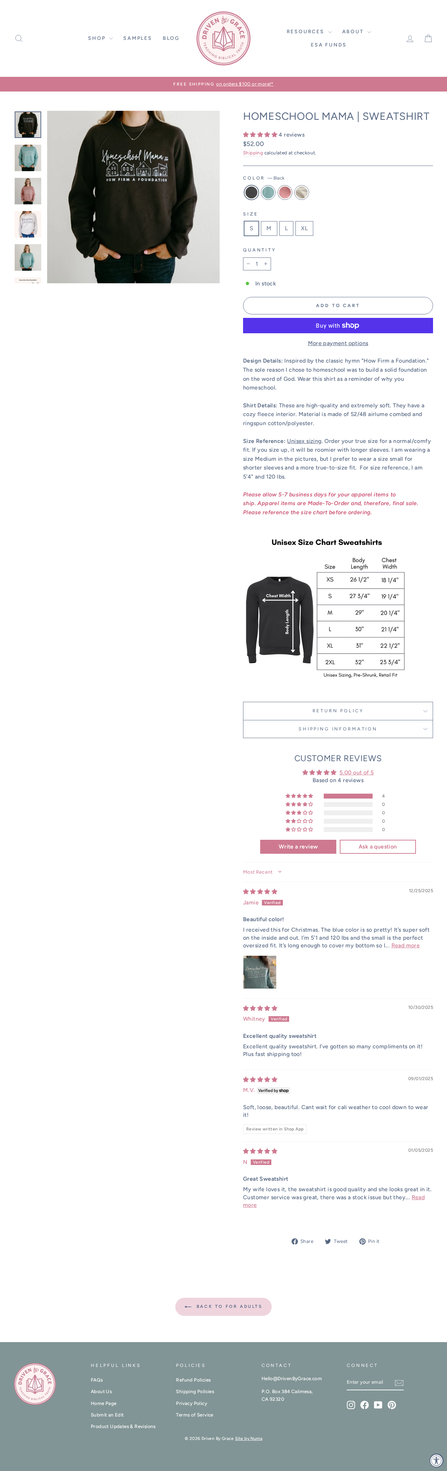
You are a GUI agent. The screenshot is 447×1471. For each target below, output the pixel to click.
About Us (101, 1391)
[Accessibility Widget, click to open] (437, 1461)
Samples (137, 38)
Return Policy (338, 710)
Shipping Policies (195, 1391)
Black (251, 192)
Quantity (259, 250)
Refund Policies (193, 1380)
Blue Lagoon (268, 192)
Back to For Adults (228, 1306)
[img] (260, 891)
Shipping (253, 152)
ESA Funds (329, 45)
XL (304, 228)
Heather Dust (302, 192)
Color (263, 178)
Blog (171, 38)
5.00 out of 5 (356, 772)
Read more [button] (405, 945)
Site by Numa (248, 1438)
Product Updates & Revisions (123, 1426)
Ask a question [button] (378, 846)
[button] (261, 134)
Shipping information (338, 728)
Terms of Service (194, 1415)
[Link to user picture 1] (260, 972)
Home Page (104, 1403)
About (354, 32)
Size (250, 214)
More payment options (338, 343)
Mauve (285, 192)
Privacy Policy (191, 1403)
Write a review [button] (298, 846)
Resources (307, 32)
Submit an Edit (107, 1415)
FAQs (97, 1380)
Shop (98, 38)
